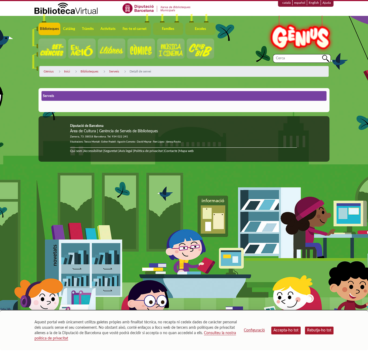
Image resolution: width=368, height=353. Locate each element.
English (314, 2)
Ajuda (326, 2)
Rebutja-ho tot (319, 330)
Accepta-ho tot (285, 330)
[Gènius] (300, 34)
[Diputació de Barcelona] (157, 8)
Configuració (254, 330)
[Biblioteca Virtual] (66, 8)
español (299, 2)
